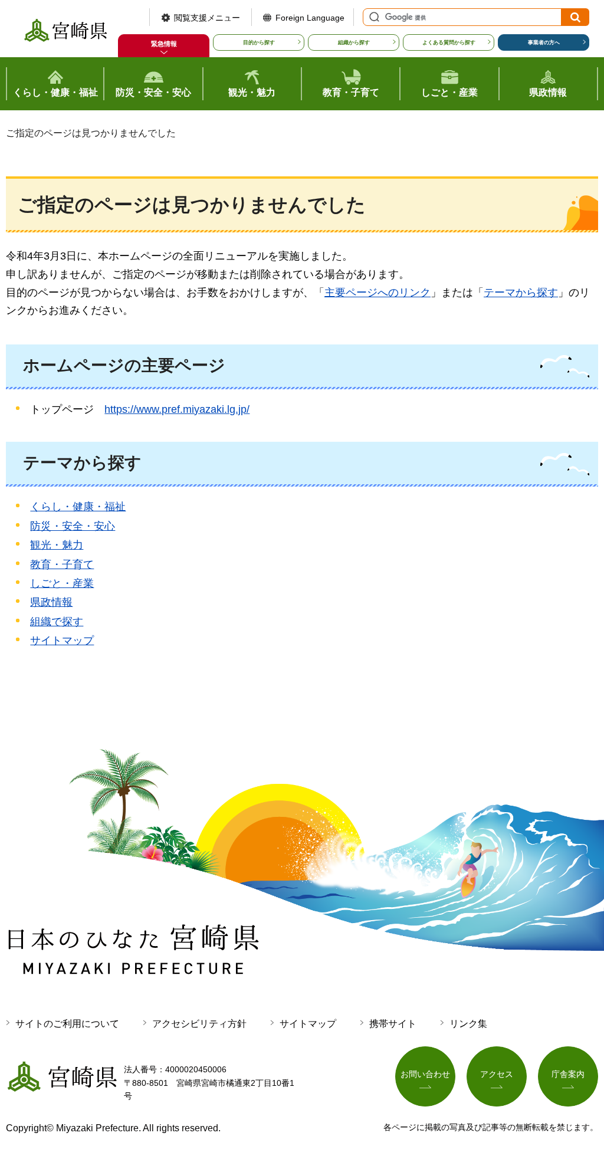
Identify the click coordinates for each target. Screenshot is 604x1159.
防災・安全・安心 (72, 526)
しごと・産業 (62, 583)
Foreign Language (309, 17)
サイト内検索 (373, 17)
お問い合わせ (425, 1074)
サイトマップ (62, 640)
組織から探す (354, 42)
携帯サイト (392, 1024)
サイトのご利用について (67, 1024)
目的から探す (259, 42)
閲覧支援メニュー (207, 17)
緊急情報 (164, 43)
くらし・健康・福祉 (78, 507)
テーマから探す (521, 292)
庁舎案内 (568, 1074)
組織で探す (56, 622)
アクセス (496, 1074)
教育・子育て (62, 564)
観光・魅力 (56, 545)
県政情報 (51, 602)
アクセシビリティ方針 (199, 1024)
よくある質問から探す (448, 42)
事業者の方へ (544, 42)
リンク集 (468, 1024)
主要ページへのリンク (377, 292)
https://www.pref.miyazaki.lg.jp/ (177, 409)
